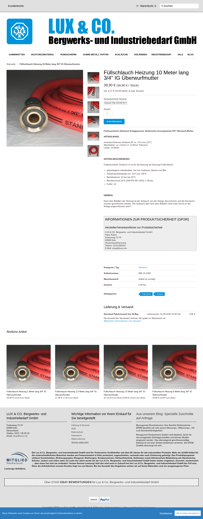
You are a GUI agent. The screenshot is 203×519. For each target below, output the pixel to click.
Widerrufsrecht (78, 439)
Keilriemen (140, 54)
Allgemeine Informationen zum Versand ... (123, 321)
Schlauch (143, 267)
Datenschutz (77, 432)
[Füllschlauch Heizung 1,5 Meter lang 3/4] (77, 367)
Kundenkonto (16, 5)
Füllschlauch (146, 294)
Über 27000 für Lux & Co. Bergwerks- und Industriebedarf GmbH (101, 482)
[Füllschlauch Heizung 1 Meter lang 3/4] (29, 367)
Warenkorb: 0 (147, 5)
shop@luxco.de (20, 436)
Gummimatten (17, 54)
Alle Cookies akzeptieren (187, 513)
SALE (180, 54)
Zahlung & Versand (80, 425)
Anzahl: (107, 109)
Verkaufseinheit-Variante (115, 99)
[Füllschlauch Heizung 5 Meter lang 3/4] (174, 367)
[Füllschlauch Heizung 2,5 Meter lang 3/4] (126, 367)
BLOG (191, 54)
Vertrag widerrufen (80, 442)
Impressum (76, 435)
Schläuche (121, 54)
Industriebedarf (161, 54)
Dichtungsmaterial (43, 54)
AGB (73, 428)
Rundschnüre (68, 54)
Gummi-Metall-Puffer (96, 54)
